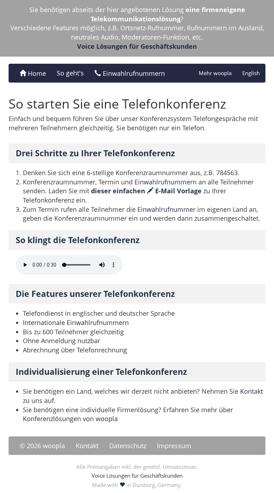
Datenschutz (127, 445)
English (251, 73)
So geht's (70, 73)
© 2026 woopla (42, 445)
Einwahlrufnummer (166, 209)
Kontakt (251, 391)
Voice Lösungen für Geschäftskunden (137, 46)
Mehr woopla (215, 73)
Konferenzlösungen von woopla (70, 418)
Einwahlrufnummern (133, 73)
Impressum (174, 445)
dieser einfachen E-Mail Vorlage (146, 191)
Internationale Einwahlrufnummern (76, 322)
